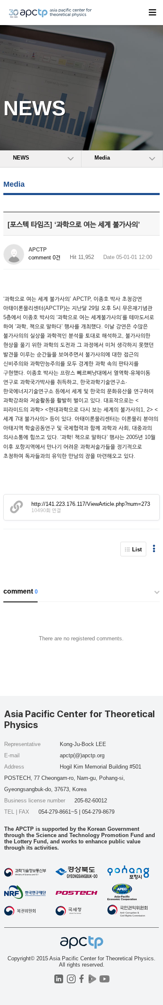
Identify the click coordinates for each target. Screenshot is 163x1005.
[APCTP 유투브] (104, 979)
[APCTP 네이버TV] (92, 979)
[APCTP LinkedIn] (58, 979)
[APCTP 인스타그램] (71, 979)
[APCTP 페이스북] (81, 979)
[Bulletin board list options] (154, 549)
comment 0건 (44, 257)
